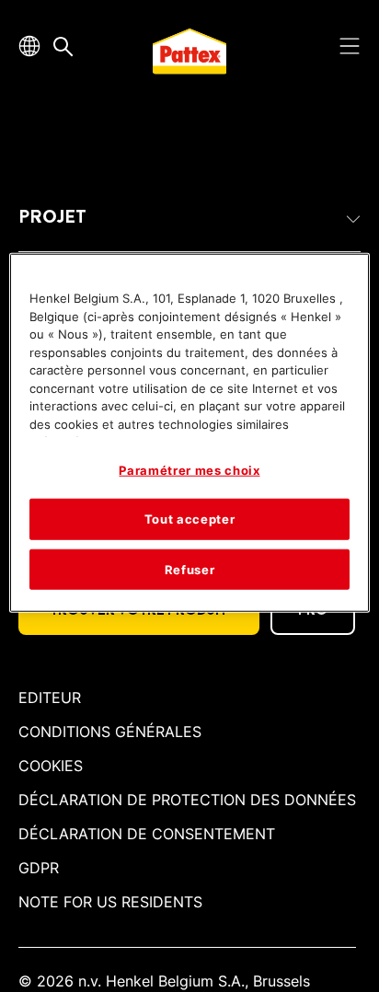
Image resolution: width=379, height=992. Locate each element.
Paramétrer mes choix (189, 470)
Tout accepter (189, 519)
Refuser (190, 568)
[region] (189, 433)
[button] (189, 217)
